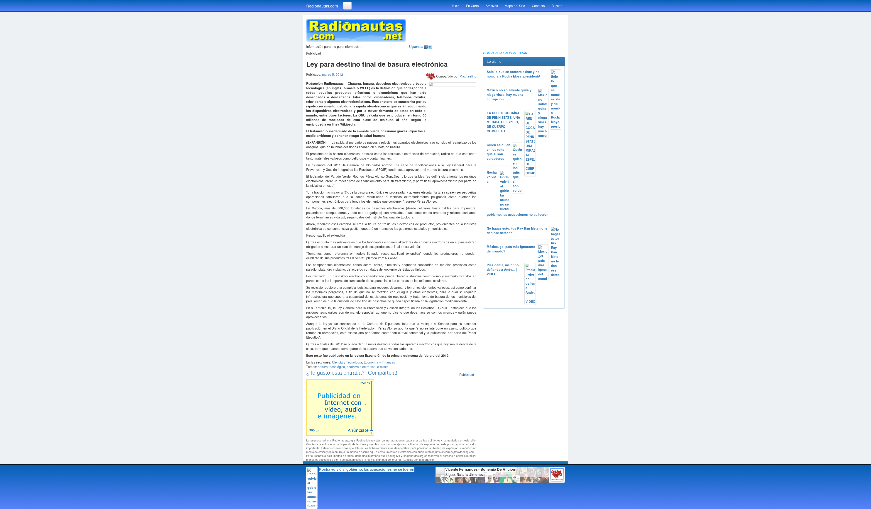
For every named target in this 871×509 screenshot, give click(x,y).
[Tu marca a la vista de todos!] (340, 407)
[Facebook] (426, 46)
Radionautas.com (322, 6)
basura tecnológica (331, 366)
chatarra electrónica (361, 366)
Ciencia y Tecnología (347, 362)
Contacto (538, 5)
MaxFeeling (468, 76)
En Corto (472, 5)
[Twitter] (430, 46)
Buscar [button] (557, 5)
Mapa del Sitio (515, 5)
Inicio (455, 5)
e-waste (383, 366)
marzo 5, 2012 (332, 74)
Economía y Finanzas (379, 362)
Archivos (492, 5)
